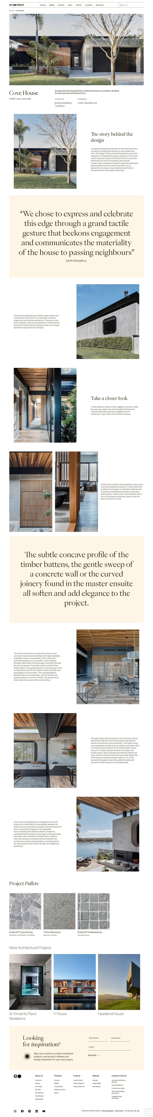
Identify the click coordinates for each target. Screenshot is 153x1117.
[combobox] (131, 4)
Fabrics (56, 1093)
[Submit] (121, 5)
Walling (51, 5)
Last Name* (116, 1038)
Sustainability (39, 1099)
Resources (99, 5)
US (138, 1111)
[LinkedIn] (36, 1111)
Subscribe (92, 1055)
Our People (38, 1086)
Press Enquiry (39, 1096)
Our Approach (39, 1093)
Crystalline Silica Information (117, 1097)
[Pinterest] (29, 1111)
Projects (79, 5)
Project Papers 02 (78, 1086)
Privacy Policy (119, 1111)
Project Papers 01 (78, 1083)
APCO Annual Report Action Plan (118, 1092)
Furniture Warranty (117, 1085)
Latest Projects (78, 1080)
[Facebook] (22, 1111)
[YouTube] (43, 1111)
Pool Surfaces (58, 1086)
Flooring (43, 5)
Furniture (61, 5)
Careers (37, 1083)
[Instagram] (15, 1111)
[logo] (16, 5)
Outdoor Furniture (59, 1089)
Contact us (38, 1080)
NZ (135, 1111)
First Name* (94, 1038)
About (70, 5)
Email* (91, 1047)
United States (97, 1083)
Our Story (38, 1089)
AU (132, 1111)
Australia (95, 1080)
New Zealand (96, 1086)
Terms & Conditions (107, 1111)
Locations (88, 5)
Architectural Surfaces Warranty (118, 1081)
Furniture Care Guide (118, 1088)
